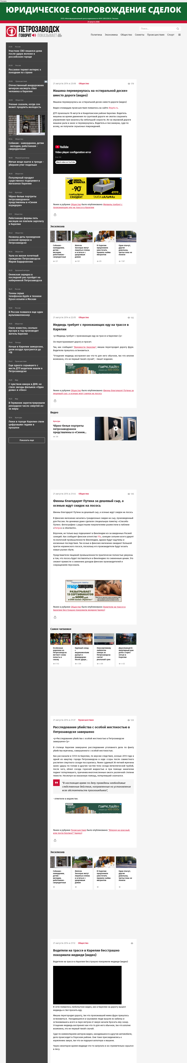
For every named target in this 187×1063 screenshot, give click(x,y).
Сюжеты (139, 34)
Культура (56, 421)
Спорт (170, 34)
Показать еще (27, 440)
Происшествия (155, 34)
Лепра (57, 528)
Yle (99, 536)
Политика (96, 34)
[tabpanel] (60, 247)
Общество (126, 34)
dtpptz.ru (113, 108)
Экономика (111, 34)
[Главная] (11, 36)
